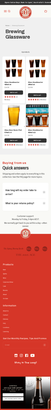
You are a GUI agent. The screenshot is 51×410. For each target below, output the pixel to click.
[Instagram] (21, 356)
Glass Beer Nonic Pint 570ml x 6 (13, 131)
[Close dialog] (49, 378)
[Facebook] (26, 356)
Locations (6, 327)
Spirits (5, 274)
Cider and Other (8, 282)
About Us (6, 311)
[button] (13, 98)
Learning (6, 332)
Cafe (4, 286)
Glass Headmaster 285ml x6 (35, 83)
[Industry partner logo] (13, 248)
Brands (5, 290)
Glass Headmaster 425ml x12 (35, 131)
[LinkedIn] (15, 356)
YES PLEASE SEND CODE (13, 399)
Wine (4, 278)
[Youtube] (32, 356)
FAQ (4, 323)
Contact (5, 315)
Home (7, 26)
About (5, 294)
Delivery (5, 319)
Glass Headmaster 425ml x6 (11, 83)
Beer (4, 270)
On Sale (5, 299)
